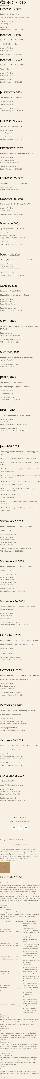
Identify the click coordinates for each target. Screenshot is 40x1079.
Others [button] (2, 1067)
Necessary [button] (3, 905)
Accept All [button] (15, 861)
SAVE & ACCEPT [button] (5, 1078)
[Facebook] (20, 827)
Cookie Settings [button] (5, 861)
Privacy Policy (17, 844)
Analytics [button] (3, 1040)
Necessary (5, 907)
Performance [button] (4, 1028)
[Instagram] (14, 827)
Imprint (25, 844)
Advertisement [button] (5, 1053)
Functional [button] (3, 1015)
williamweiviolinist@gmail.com (20, 821)
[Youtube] (25, 827)
